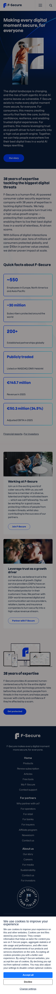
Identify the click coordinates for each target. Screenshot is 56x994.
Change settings (28, 989)
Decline (28, 982)
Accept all (28, 975)
